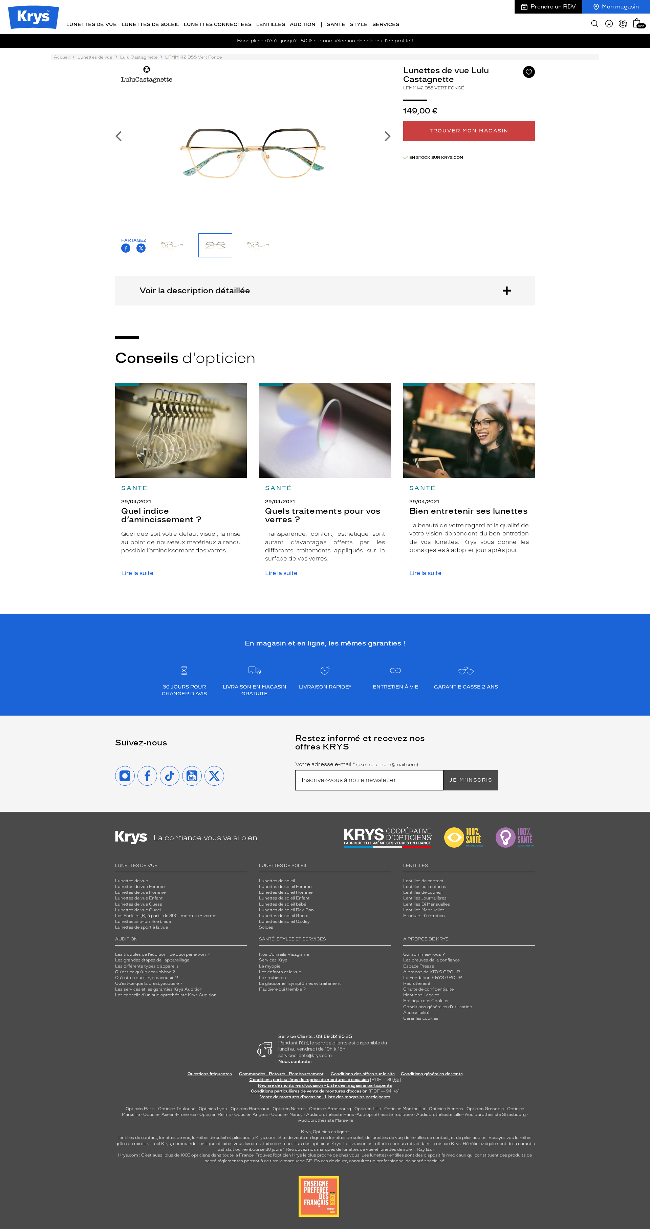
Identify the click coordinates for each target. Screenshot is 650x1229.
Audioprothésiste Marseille (325, 1120)
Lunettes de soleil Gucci (283, 915)
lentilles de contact (137, 1137)
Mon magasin (620, 6)
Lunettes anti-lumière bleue (143, 921)
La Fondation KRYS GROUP (432, 977)
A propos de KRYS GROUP (431, 972)
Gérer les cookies (420, 1018)
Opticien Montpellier (405, 1108)
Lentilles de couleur (423, 892)
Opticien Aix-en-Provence (169, 1114)
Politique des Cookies (425, 1000)
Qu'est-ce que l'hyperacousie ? (146, 977)
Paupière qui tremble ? (282, 989)
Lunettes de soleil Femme (285, 886)
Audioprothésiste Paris (330, 1114)
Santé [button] (336, 24)
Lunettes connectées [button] (218, 24)
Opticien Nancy (287, 1114)
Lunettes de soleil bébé (282, 904)
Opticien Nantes (290, 1108)
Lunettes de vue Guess (138, 904)
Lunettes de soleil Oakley (284, 921)
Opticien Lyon (213, 1108)
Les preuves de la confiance (431, 960)
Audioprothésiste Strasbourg (495, 1114)
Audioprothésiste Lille (438, 1114)
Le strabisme (272, 977)
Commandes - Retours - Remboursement (281, 1074)
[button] (637, 22)
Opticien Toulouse (176, 1108)
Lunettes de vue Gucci (138, 910)
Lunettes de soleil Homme (285, 892)
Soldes (266, 927)
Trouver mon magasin (469, 131)
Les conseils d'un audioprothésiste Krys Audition (166, 995)
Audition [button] (303, 24)
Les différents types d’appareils (147, 966)
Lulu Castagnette (139, 57)
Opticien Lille (367, 1108)
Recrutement (417, 983)
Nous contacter (295, 1061)
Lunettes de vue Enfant (139, 898)
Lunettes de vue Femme (140, 886)
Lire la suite (137, 573)
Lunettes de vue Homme (140, 892)
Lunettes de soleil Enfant (284, 898)
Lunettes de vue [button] (91, 24)
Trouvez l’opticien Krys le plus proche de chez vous (308, 1155)
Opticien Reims (215, 1114)
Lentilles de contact (423, 880)
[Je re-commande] (623, 24)
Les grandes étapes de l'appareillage (152, 960)
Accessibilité (416, 1012)
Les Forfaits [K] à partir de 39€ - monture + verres (165, 915)
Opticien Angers (251, 1114)
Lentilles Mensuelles (424, 910)
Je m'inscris (471, 780)
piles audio (243, 1137)
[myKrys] (609, 24)
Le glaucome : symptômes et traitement (300, 983)
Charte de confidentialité (428, 989)
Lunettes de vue (95, 57)
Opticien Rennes (446, 1108)
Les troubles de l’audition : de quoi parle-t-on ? (162, 954)
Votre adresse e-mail (356, 764)
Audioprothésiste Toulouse (384, 1114)
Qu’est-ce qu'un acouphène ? (145, 972)
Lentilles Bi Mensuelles (426, 904)
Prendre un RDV (553, 6)
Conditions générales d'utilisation (437, 1006)
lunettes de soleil (209, 1137)
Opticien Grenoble (485, 1108)
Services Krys (273, 960)
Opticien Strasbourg (330, 1108)
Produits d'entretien (424, 915)
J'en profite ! (398, 41)
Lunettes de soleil (277, 880)
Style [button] (359, 24)
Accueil (62, 57)
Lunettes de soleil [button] (150, 24)
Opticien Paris (140, 1108)
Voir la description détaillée (194, 290)
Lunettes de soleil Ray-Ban (286, 910)
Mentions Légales (421, 995)
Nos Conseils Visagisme (284, 954)
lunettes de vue (174, 1137)
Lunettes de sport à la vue (141, 927)
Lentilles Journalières (425, 898)
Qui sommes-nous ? (424, 954)
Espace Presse (418, 966)
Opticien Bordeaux (250, 1108)
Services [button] (385, 24)
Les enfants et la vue (280, 972)
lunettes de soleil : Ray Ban (407, 1149)
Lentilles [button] (270, 24)
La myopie (269, 966)
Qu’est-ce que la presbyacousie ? (148, 983)
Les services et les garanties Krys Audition (158, 989)
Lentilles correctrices (424, 886)
